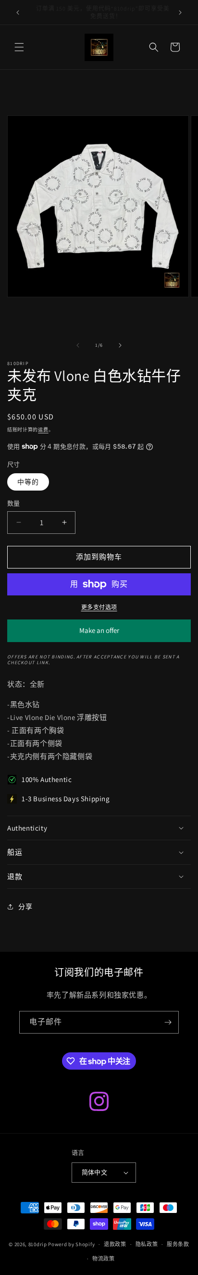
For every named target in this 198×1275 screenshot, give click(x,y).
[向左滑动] (77, 345)
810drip (37, 1244)
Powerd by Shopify (71, 1244)
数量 (13, 503)
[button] (19, 47)
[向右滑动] (120, 345)
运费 (43, 430)
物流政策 (103, 1258)
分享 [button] (25, 906)
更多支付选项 (99, 607)
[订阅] (167, 1022)
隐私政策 (147, 1244)
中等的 (28, 482)
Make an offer (99, 634)
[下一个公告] (180, 12)
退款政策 (115, 1244)
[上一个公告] (17, 12)
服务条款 (178, 1244)
